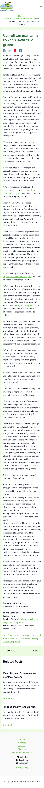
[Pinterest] (15, 50)
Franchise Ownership (22, 752)
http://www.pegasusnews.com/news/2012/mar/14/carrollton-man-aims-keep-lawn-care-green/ (22, 638)
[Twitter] (9, 50)
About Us (22, 749)
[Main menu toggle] (41, 6)
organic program (24, 305)
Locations (22, 746)
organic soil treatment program (17, 276)
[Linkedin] (20, 50)
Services (22, 742)
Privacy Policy (22, 767)
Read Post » (8, 698)
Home (22, 739)
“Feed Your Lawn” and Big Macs (20, 706)
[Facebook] (4, 50)
